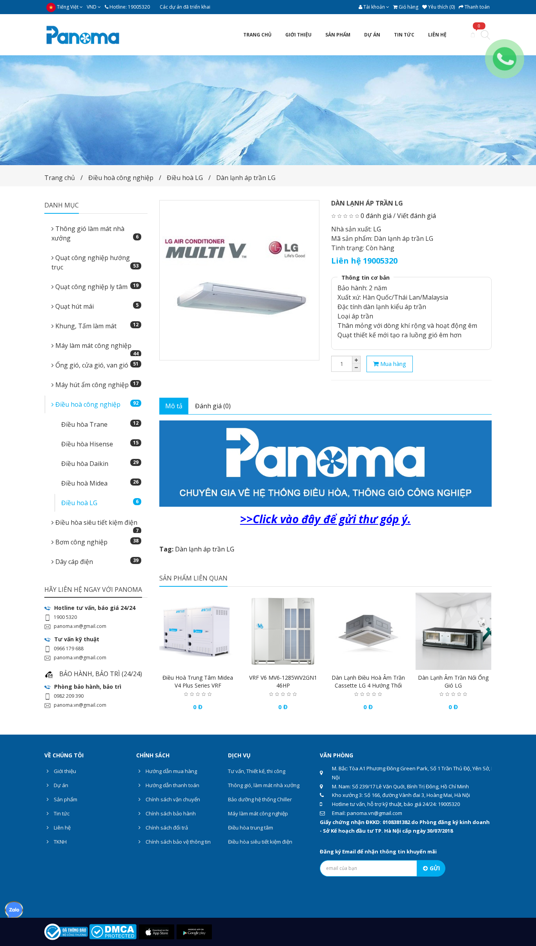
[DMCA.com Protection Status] (113, 931)
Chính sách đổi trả (166, 827)
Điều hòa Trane (100, 424)
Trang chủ (59, 177)
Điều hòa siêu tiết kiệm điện (96, 524)
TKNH (60, 841)
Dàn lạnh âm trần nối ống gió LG (453, 681)
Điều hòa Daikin (100, 463)
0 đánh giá (376, 215)
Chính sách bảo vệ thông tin (177, 841)
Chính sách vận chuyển (172, 799)
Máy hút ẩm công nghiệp (96, 384)
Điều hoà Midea (100, 483)
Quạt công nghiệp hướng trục (95, 262)
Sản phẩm (65, 799)
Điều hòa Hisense (100, 443)
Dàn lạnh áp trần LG (245, 177)
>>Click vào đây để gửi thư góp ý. (325, 518)
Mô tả (173, 406)
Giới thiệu (64, 771)
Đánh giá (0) (213, 406)
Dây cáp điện (96, 561)
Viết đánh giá (416, 215)
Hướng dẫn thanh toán (171, 785)
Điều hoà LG (185, 177)
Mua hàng (392, 363)
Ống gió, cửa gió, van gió (96, 364)
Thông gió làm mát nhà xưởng (95, 233)
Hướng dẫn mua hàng (170, 771)
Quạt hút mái (96, 306)
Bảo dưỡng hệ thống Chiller (260, 799)
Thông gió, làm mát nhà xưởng (263, 785)
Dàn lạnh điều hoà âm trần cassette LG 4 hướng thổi (368, 681)
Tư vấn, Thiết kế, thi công (256, 771)
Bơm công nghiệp (96, 541)
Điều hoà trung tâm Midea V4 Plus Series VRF (197, 681)
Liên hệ (62, 827)
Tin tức (61, 813)
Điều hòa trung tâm (250, 827)
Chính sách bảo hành (170, 813)
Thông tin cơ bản (365, 277)
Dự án (60, 785)
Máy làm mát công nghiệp (96, 348)
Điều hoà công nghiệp (120, 177)
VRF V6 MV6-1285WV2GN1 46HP (283, 681)
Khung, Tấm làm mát (96, 325)
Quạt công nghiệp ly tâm (96, 286)
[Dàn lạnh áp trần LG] (239, 280)
